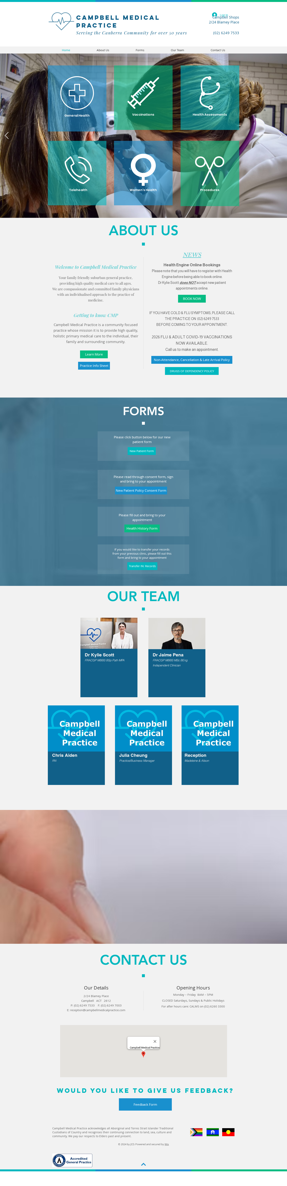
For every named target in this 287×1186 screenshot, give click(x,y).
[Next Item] (280, 135)
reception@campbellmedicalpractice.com (97, 1010)
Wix (167, 1144)
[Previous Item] (6, 135)
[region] (210, 173)
